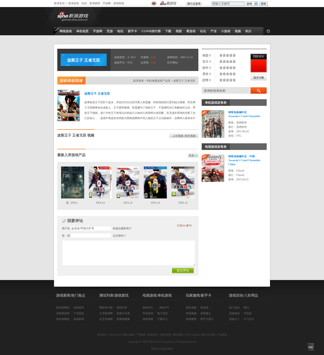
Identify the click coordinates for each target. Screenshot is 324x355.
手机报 (247, 313)
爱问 (246, 307)
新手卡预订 (207, 319)
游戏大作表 (123, 313)
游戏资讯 (78, 307)
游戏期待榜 (62, 313)
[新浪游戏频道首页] (73, 17)
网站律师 (178, 334)
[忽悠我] (222, 55)
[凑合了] (227, 55)
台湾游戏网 (106, 313)
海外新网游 (62, 319)
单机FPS (164, 307)
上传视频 (178, 135)
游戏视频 (191, 313)
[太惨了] (220, 55)
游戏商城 (118, 3)
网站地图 (128, 334)
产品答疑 (221, 334)
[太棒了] (233, 55)
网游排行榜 (106, 307)
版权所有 (167, 348)
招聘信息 (165, 334)
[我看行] (230, 55)
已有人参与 (184, 225)
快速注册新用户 (122, 228)
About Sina (115, 334)
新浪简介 (102, 334)
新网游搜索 (123, 319)
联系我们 (153, 334)
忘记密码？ (119, 235)
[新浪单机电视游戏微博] (71, 80)
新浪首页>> (61, 3)
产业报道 (78, 313)
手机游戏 (148, 313)
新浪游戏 (73, 3)
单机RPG (148, 307)
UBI (153, 57)
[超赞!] (235, 55)
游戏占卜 (234, 319)
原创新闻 (78, 319)
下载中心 (162, 319)
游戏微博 (191, 319)
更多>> (193, 155)
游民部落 (148, 319)
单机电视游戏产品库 (158, 80)
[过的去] (228, 55)
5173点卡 (249, 319)
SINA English (192, 334)
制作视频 (190, 135)
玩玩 (84, 3)
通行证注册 (208, 334)
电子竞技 (162, 313)
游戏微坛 (205, 313)
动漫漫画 (234, 313)
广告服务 (141, 334)
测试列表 (122, 307)
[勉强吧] (225, 55)
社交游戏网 (106, 319)
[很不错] (232, 55)
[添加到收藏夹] (268, 31)
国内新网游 (62, 307)
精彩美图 (191, 307)
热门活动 (234, 307)
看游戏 (204, 307)
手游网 (107, 3)
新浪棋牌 (94, 3)
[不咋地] (223, 55)
